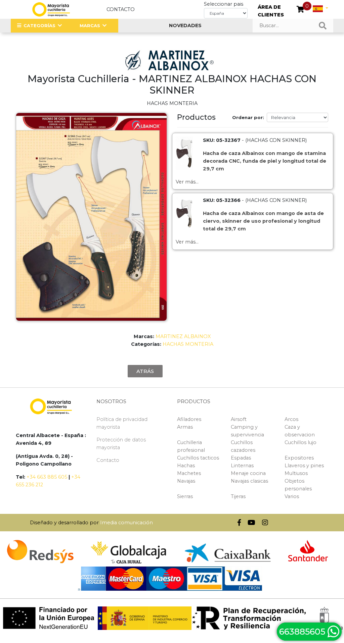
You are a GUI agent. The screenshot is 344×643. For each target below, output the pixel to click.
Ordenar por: (248, 117)
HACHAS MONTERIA (188, 344)
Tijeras (238, 496)
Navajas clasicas (249, 481)
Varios (292, 496)
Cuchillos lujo (300, 442)
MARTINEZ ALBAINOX (183, 336)
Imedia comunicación (126, 523)
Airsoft (239, 419)
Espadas (241, 458)
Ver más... (187, 182)
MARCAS (90, 25)
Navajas (186, 481)
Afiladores (189, 419)
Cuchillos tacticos (198, 458)
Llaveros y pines (304, 466)
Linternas (242, 466)
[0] (300, 10)
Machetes (189, 473)
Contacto (120, 9)
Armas (185, 427)
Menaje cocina (248, 473)
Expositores (299, 458)
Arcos (291, 419)
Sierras (185, 496)
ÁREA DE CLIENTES (271, 11)
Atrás (145, 371)
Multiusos (296, 473)
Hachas (186, 466)
